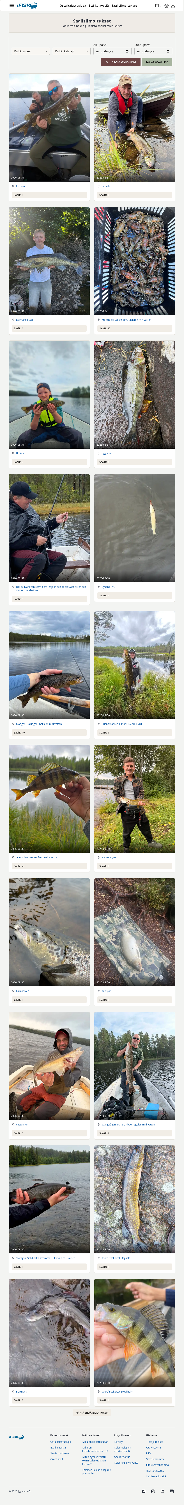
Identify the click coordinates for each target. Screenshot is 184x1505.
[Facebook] (143, 1491)
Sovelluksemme (155, 1459)
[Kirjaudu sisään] (173, 6)
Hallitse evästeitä (156, 1476)
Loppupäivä (142, 45)
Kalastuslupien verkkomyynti (122, 1449)
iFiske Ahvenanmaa (157, 1464)
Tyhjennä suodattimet (123, 61)
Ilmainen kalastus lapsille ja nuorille (96, 1471)
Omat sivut (56, 1459)
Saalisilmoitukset (60, 1453)
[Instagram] (153, 1491)
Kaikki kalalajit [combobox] (64, 51)
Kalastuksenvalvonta (126, 1462)
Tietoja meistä (154, 1441)
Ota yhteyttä (153, 1447)
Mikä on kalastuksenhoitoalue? (95, 1449)
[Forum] (171, 1491)
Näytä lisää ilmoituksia (92, 1412)
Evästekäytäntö (155, 1470)
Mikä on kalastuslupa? (95, 1441)
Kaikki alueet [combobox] (22, 51)
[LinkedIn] (162, 1491)
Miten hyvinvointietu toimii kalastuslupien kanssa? (94, 1460)
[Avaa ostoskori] (166, 6)
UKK (148, 1453)
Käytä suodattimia (157, 61)
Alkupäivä (100, 45)
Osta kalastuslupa (60, 1441)
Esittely (118, 1441)
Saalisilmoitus (122, 1457)
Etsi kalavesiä (58, 1447)
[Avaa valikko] (12, 5)
